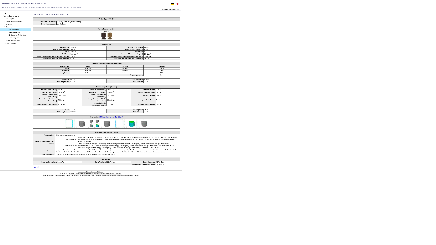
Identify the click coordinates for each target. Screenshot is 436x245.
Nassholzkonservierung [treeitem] (11, 16)
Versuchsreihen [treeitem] (14, 30)
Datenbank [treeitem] (9, 27)
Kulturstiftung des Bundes (62, 175)
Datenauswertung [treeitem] (14, 32)
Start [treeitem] (4, 13)
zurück (36, 167)
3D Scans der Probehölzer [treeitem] (17, 35)
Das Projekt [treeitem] (10, 19)
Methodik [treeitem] (9, 24)
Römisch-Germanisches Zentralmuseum (81, 174)
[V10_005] (106, 39)
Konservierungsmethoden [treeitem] (14, 21)
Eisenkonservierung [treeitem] (9, 43)
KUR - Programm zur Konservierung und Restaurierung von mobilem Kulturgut (115, 175)
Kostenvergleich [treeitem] (14, 38)
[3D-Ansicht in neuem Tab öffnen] (111, 117)
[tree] (15, 28)
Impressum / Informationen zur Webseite (90, 172)
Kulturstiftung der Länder (81, 175)
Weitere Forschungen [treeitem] (13, 40)
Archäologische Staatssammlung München (108, 174)
